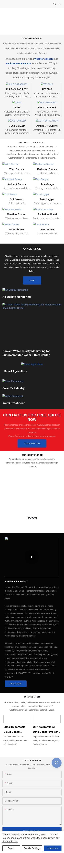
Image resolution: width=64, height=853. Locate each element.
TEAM (16, 107)
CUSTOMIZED (17, 125)
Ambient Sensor (16, 184)
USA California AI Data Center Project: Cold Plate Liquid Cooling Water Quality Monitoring (46, 730)
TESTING (47, 89)
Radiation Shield (47, 214)
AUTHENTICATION (47, 125)
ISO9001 (32, 517)
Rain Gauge (47, 184)
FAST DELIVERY (47, 107)
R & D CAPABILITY (17, 89)
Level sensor (47, 229)
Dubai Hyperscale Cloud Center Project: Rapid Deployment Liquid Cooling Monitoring (15, 730)
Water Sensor (17, 229)
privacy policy (10, 841)
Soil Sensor (16, 199)
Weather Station (16, 214)
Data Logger (47, 199)
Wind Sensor (16, 169)
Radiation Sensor (47, 169)
